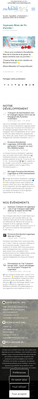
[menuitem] (32, 10)
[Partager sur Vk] (26, 85)
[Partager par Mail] (33, 85)
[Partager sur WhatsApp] (12, 85)
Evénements (13, 30)
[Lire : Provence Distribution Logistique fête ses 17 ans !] (5, 235)
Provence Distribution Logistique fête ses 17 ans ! (21, 235)
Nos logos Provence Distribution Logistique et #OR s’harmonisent (21, 172)
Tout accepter (19, 394)
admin (21, 72)
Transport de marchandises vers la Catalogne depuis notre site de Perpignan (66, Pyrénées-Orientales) (21, 116)
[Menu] (32, 10)
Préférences (19, 372)
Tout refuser (19, 386)
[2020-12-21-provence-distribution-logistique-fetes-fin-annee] (19, 42)
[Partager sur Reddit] (29, 85)
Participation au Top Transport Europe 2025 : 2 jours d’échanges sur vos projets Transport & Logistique (21, 266)
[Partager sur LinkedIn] (19, 85)
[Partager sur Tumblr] (22, 85)
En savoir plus (19, 379)
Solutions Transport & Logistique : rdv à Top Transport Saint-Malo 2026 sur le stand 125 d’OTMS (21, 209)
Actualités (6, 30)
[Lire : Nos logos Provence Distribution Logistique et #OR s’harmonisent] (5, 173)
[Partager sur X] (8, 85)
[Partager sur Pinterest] (15, 85)
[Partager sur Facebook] (5, 85)
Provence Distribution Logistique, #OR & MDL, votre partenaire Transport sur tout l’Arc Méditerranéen (20, 145)
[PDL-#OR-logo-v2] (16, 8)
